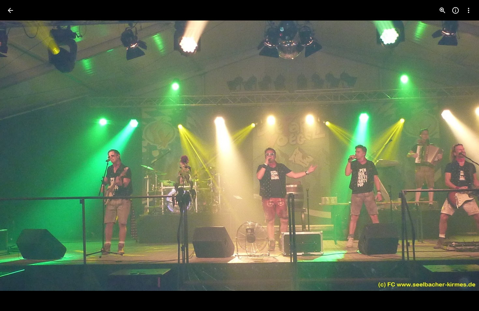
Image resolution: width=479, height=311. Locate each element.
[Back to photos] (10, 10)
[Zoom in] (442, 10)
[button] (18, 155)
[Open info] (455, 10)
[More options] (468, 10)
